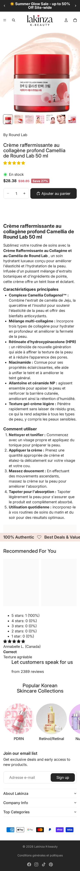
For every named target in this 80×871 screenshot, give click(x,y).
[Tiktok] (43, 864)
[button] (14, 163)
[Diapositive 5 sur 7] (50, 119)
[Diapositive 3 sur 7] (29, 119)
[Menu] (4, 20)
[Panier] (75, 20)
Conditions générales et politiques (40, 855)
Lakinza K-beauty (46, 846)
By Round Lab (15, 135)
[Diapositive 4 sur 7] (40, 119)
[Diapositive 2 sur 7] (18, 119)
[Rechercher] (13, 20)
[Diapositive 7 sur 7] (72, 119)
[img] (14, 641)
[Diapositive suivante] (75, 5)
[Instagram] (36, 864)
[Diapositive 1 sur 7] (8, 119)
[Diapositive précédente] (4, 5)
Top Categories (16, 812)
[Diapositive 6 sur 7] (61, 119)
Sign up (62, 777)
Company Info (15, 803)
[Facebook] (29, 864)
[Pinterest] (50, 864)
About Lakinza (15, 793)
